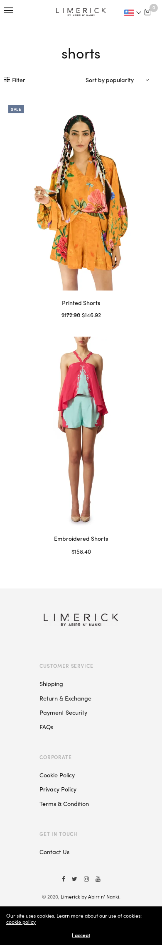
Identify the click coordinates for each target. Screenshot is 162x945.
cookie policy (21, 921)
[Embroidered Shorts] (81, 431)
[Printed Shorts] (81, 196)
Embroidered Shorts (81, 538)
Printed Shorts (81, 302)
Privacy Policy (57, 789)
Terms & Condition (64, 803)
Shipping (51, 683)
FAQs (46, 727)
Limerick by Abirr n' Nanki (90, 896)
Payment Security (63, 712)
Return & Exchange (65, 698)
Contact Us (54, 851)
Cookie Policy (57, 775)
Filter (18, 80)
